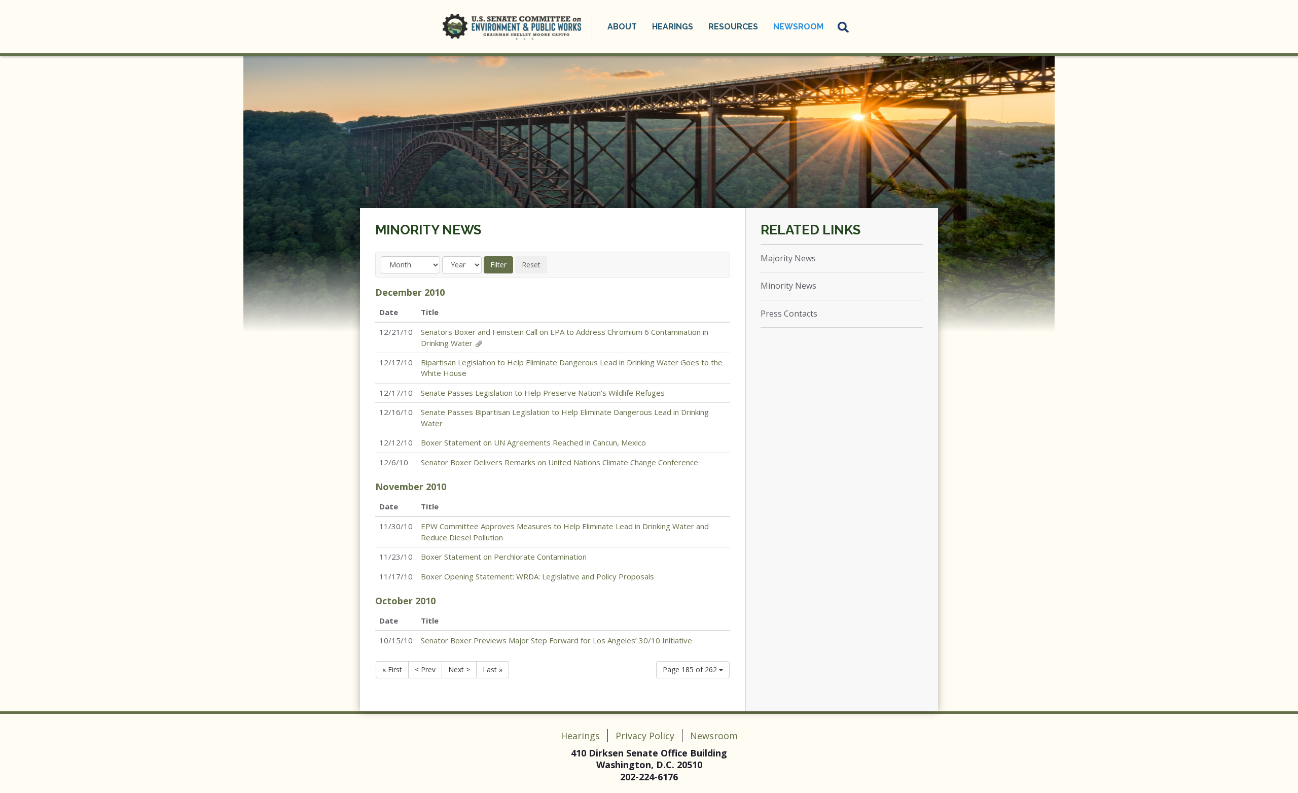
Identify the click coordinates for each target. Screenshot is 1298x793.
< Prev (425, 669)
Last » (492, 669)
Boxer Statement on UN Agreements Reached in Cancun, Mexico (533, 442)
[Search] (843, 27)
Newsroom (714, 736)
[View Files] (479, 343)
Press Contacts (789, 313)
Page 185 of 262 (691, 669)
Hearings (580, 736)
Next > (459, 669)
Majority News (788, 258)
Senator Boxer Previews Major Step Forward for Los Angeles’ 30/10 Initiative (556, 640)
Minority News (428, 229)
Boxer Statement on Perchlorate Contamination (504, 556)
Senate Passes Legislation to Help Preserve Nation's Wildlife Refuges (543, 393)
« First (392, 669)
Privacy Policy (645, 736)
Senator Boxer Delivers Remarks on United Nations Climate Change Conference (559, 462)
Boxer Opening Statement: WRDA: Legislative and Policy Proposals (537, 576)
